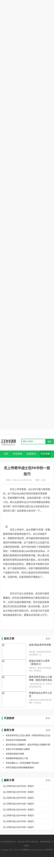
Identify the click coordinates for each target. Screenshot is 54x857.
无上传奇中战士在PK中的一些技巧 (18, 786)
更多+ (48, 638)
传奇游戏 (17, 454)
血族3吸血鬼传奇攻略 (40, 645)
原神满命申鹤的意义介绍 (17, 758)
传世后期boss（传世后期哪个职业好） (23, 763)
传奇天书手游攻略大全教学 (18, 749)
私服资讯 (31, 454)
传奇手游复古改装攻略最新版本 (20, 767)
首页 (6, 454)
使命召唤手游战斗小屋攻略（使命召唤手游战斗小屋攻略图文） (40, 680)
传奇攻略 (45, 454)
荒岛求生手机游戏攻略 (16, 740)
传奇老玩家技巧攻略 (15, 754)
